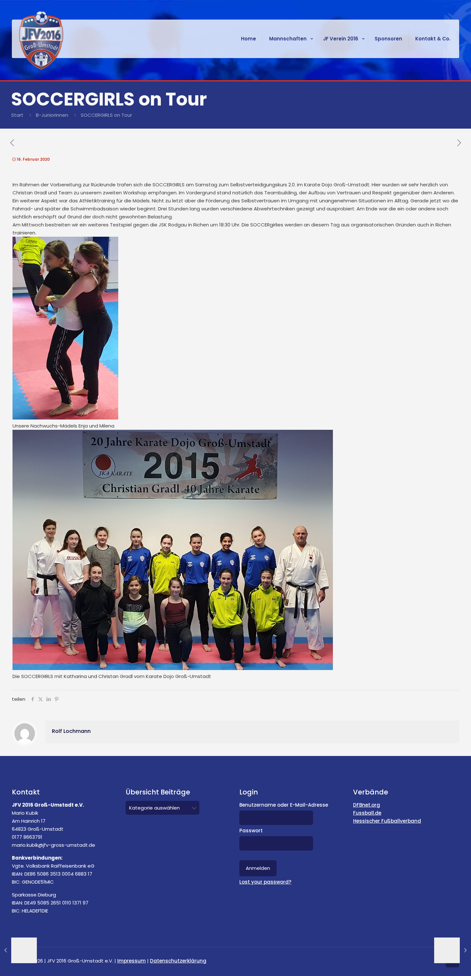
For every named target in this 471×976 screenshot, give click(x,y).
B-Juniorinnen (52, 115)
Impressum (131, 960)
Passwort (251, 830)
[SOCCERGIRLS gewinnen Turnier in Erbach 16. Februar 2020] (18, 950)
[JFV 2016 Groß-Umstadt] (41, 40)
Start (17, 115)
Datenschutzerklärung (178, 960)
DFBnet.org (366, 805)
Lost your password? (265, 881)
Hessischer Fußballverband (387, 821)
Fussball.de (367, 813)
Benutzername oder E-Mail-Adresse (283, 805)
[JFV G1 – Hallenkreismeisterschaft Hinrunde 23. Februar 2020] (452, 950)
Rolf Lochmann (71, 731)
